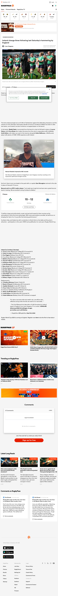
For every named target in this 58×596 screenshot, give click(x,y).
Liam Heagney (9, 46)
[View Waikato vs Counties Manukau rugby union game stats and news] (24, 17)
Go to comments (8, 516)
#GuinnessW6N (15, 308)
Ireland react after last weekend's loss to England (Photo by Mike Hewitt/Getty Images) (23, 81)
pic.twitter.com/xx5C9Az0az (18, 310)
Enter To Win (19, 26)
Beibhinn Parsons (8, 259)
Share (15, 87)
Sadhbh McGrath (8, 286)
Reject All (33, 97)
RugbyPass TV (21, 9)
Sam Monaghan (40, 183)
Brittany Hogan (7, 277)
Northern (16, 578)
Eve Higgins (6, 255)
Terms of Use (29, 569)
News (2, 9)
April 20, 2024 (31, 313)
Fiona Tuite (6, 288)
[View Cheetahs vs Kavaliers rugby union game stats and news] (42, 17)
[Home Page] (7, 6)
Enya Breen (12, 131)
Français (16, 590)
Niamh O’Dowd (7, 284)
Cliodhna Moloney (8, 282)
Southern (16, 581)
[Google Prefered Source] (50, 87)
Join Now (16, 566)
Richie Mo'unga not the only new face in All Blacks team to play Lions (14, 500)
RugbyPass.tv (17, 569)
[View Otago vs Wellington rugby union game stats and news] (33, 17)
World (15, 584)
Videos (4, 578)
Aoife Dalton (5, 133)
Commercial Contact (31, 584)
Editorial (28, 587)
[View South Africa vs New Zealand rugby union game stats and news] (14, 17)
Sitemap (5, 581)
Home (4, 566)
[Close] (49, 89)
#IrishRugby (23, 308)
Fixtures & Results (10, 9)
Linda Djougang (7, 264)
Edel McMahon (6, 275)
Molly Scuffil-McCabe (9, 291)
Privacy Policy (29, 566)
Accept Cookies (44, 97)
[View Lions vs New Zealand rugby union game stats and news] (52, 17)
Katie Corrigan (7, 253)
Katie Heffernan (40, 133)
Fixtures (5, 569)
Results (4, 572)
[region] (29, 94)
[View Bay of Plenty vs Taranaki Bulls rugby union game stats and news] (5, 17)
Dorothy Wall (6, 270)
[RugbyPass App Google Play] (29, 552)
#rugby (30, 308)
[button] (56, 9)
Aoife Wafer (6, 273)
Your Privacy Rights (14, 97)
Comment (7, 87)
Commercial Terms (30, 575)
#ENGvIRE (43, 306)
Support (28, 581)
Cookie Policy (29, 572)
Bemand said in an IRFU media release (12, 188)
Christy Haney (6, 268)
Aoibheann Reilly (7, 262)
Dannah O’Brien (7, 260)
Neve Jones (5, 266)
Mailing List (17, 572)
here (36, 317)
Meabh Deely (13, 129)
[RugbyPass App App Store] (29, 548)
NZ (15, 587)
